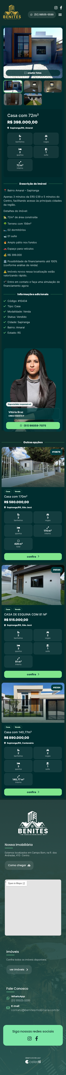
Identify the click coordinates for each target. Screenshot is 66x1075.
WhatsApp (18, 996)
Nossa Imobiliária (19, 844)
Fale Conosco (17, 988)
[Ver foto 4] (13, 99)
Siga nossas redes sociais (33, 1031)
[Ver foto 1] (13, 86)
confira (31, 556)
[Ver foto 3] (52, 86)
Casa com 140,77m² (18, 732)
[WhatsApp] (8, 998)
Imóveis (12, 951)
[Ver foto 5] (33, 99)
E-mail (15, 1005)
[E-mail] (8, 1007)
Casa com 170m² (15, 496)
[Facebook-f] (61, 7)
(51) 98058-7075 (35, 425)
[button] (60, 14)
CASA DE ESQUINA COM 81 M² (25, 614)
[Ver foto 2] (33, 86)
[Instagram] (56, 7)
